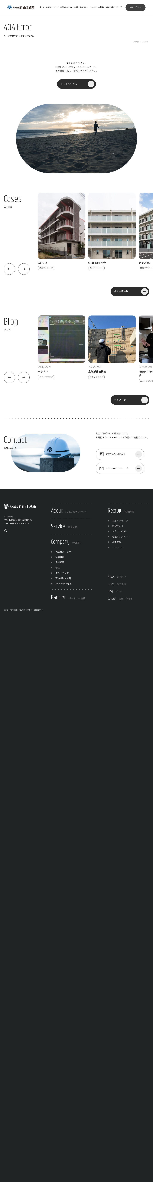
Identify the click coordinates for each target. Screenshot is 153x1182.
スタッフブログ (46, 377)
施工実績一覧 (121, 291)
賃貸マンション (46, 268)
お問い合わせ (135, 7)
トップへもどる (69, 84)
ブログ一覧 (120, 400)
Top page (136, 42)
